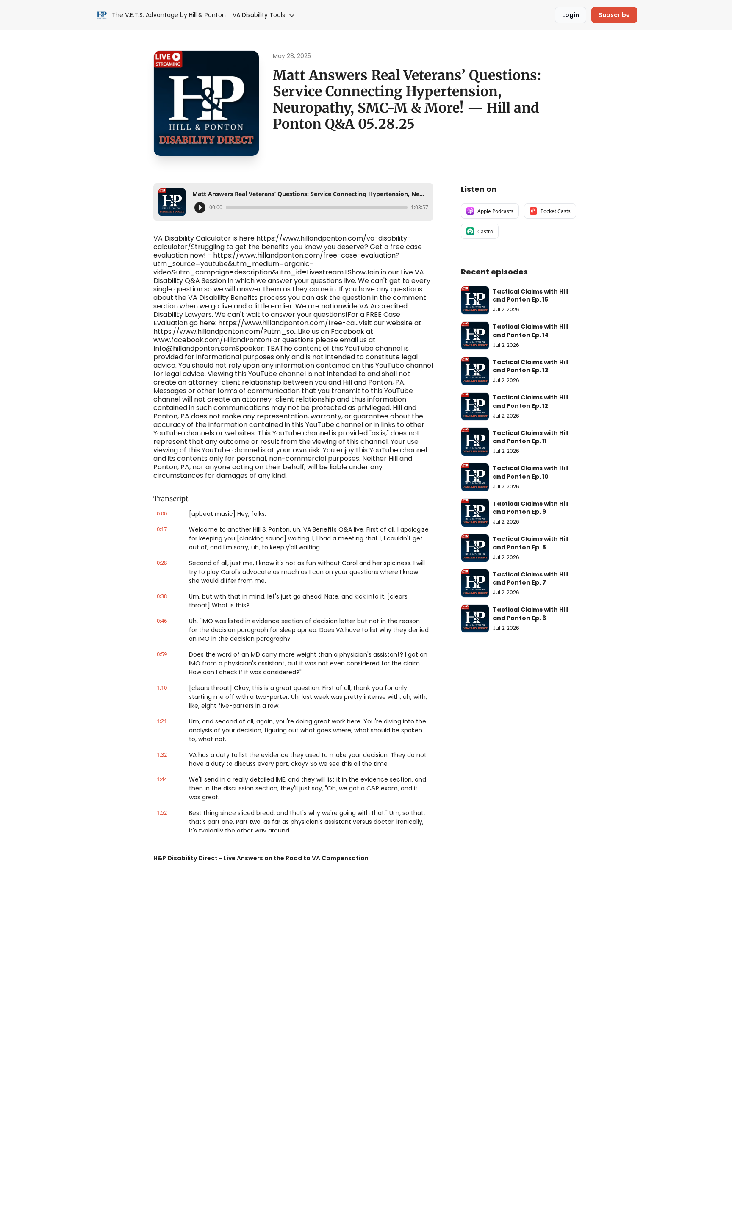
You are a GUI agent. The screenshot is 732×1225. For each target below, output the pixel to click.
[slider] (317, 207)
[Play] (200, 207)
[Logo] (101, 15)
